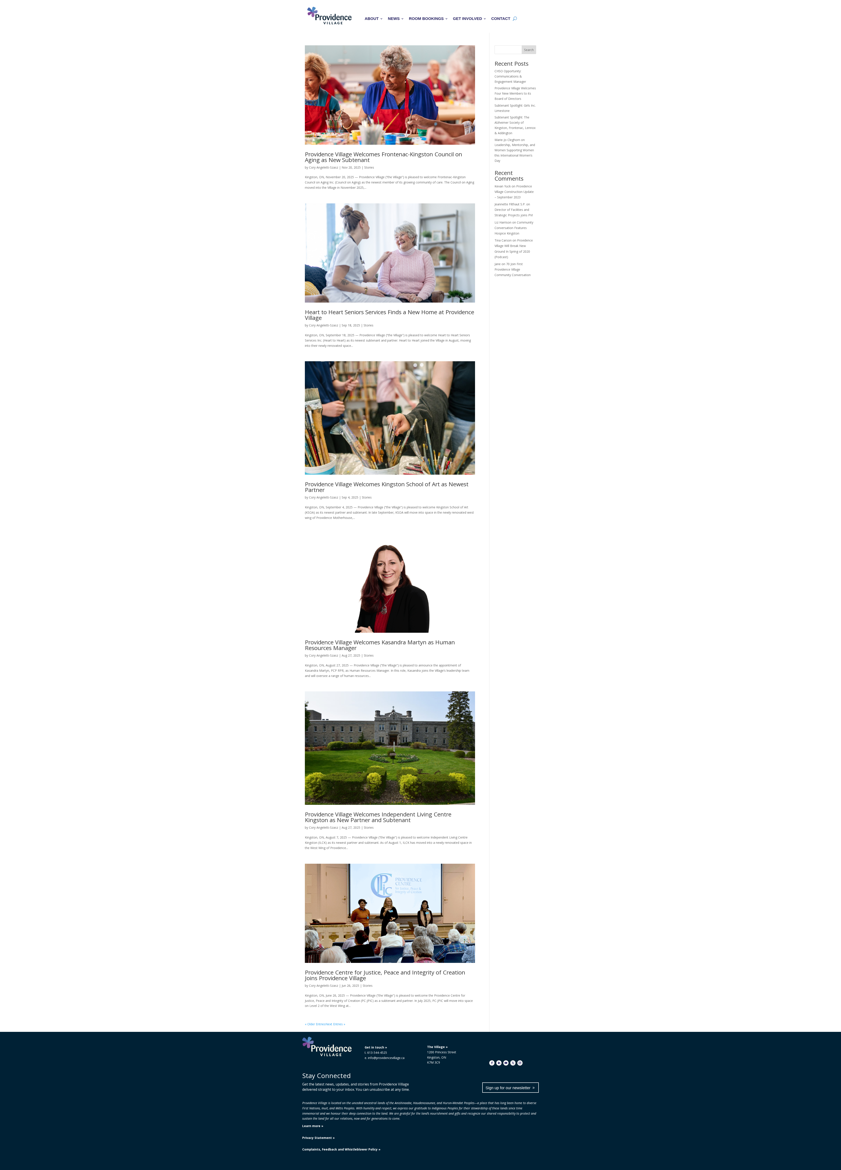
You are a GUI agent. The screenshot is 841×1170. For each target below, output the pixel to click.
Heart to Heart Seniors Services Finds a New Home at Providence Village (389, 315)
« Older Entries (315, 1024)
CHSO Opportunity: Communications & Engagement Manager (510, 76)
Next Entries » (335, 1024)
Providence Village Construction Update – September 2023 (514, 191)
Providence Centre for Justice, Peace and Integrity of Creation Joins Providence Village (385, 975)
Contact (500, 19)
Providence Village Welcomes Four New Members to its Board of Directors (515, 93)
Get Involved (467, 19)
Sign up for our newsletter (508, 1088)
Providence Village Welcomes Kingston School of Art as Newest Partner (386, 487)
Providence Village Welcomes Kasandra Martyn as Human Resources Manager (380, 645)
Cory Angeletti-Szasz (323, 167)
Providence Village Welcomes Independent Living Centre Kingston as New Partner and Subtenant (378, 817)
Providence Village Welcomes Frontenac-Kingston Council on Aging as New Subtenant (383, 157)
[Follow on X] (513, 1063)
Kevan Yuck (503, 186)
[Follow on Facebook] (492, 1063)
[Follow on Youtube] (506, 1063)
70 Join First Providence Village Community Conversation (513, 269)
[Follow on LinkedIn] (499, 1063)
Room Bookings (426, 19)
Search (529, 50)
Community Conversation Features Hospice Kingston (514, 227)
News (394, 19)
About (372, 19)
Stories (369, 167)
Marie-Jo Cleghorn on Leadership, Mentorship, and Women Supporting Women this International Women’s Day (515, 150)
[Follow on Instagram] (520, 1063)
